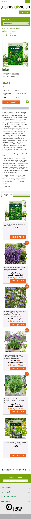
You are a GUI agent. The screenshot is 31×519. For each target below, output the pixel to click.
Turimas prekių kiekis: (6, 94)
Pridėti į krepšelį (11, 102)
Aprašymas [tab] (6, 108)
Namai (3, 28)
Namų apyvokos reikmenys (13, 28)
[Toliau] (15, 35)
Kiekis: (4, 97)
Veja (4, 30)
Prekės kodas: (6, 90)
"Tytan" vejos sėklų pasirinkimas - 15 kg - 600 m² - (14, 224)
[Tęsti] (26, 481)
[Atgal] (6, 35)
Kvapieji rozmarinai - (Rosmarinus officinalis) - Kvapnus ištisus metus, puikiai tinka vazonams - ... (14, 400)
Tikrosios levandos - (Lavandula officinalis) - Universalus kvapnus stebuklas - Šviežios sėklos (13, 356)
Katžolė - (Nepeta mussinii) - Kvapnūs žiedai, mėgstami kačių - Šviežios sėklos (15, 269)
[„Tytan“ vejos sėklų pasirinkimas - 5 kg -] (15, 54)
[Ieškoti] (28, 24)
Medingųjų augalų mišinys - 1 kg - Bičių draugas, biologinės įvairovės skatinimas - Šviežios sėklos (15, 313)
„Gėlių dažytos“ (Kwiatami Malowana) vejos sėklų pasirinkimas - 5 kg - (15, 443)
